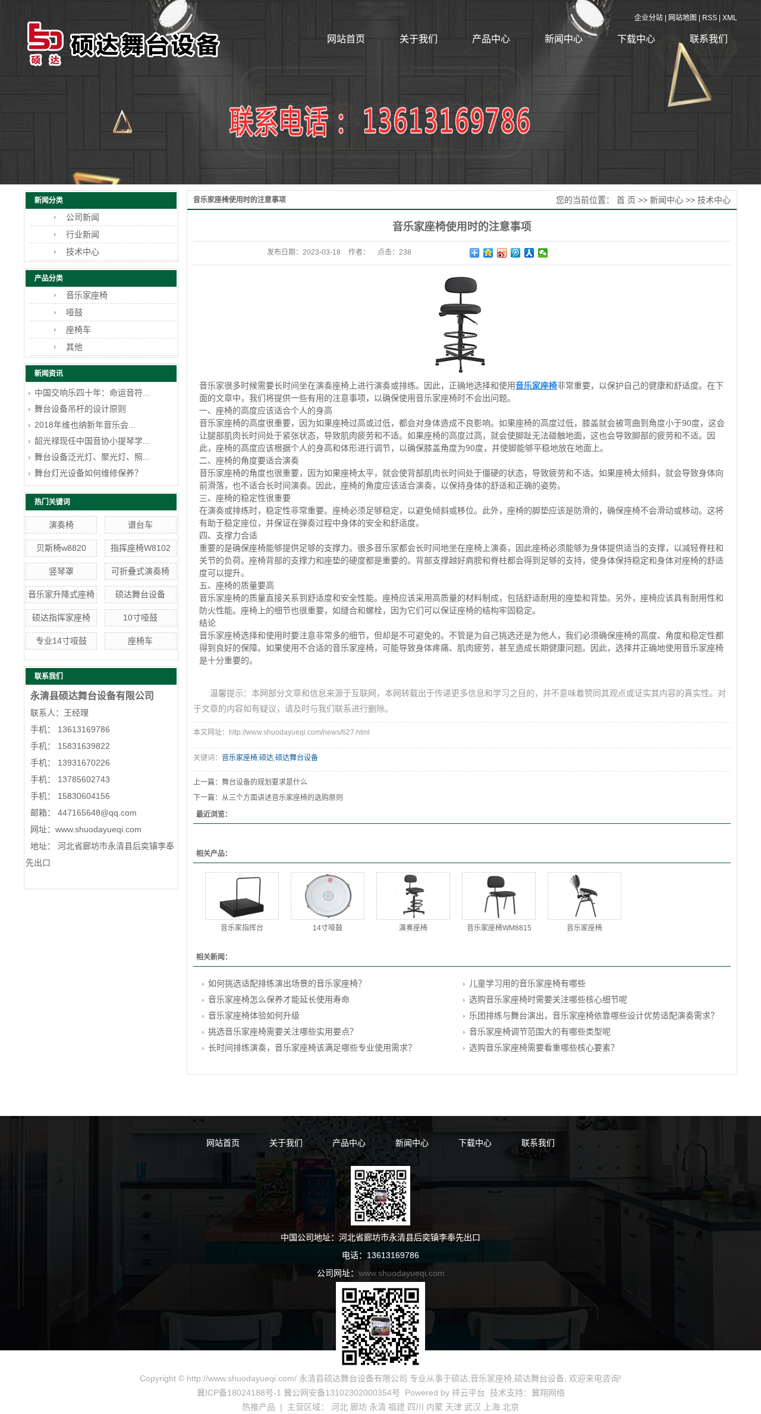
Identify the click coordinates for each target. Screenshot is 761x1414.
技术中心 (82, 251)
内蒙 (434, 1407)
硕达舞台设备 (140, 594)
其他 (74, 347)
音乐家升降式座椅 (61, 594)
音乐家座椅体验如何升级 (254, 1015)
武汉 (472, 1407)
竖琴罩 (61, 571)
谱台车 (140, 524)
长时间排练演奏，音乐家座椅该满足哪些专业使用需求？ (312, 1047)
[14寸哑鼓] (327, 896)
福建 (396, 1407)
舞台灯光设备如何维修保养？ (88, 473)
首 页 (626, 200)
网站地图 (682, 18)
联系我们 (709, 39)
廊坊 (358, 1407)
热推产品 (258, 1407)
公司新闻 (82, 217)
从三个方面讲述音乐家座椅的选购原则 (282, 798)
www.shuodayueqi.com (402, 1273)
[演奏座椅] (413, 896)
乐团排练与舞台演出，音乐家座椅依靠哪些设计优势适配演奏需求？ (594, 1015)
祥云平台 (468, 1392)
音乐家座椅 (87, 295)
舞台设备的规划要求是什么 (264, 782)
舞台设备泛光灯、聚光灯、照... (92, 457)
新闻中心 (564, 39)
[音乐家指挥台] (242, 896)
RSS (709, 18)
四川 (415, 1407)
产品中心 (491, 39)
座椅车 (78, 329)
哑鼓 (74, 312)
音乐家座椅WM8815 (499, 928)
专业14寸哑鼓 (61, 640)
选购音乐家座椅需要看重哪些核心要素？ (544, 1047)
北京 (510, 1407)
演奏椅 (61, 524)
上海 (491, 1407)
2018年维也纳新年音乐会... (85, 424)
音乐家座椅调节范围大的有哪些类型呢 (540, 1031)
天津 (453, 1407)
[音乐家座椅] (584, 896)
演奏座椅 (413, 928)
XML (729, 18)
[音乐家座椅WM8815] (499, 896)
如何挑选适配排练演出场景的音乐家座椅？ (287, 983)
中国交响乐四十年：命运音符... (92, 392)
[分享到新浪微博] (502, 253)
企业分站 (648, 18)
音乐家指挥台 (242, 928)
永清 (377, 1407)
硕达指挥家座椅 (61, 617)
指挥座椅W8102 (141, 548)
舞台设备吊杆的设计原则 (80, 408)
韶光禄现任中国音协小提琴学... (92, 441)
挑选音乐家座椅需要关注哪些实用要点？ (283, 1031)
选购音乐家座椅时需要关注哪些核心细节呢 (548, 999)
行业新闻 (82, 234)
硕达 (266, 758)
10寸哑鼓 (140, 617)
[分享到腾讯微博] (516, 253)
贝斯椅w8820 (61, 548)
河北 (339, 1407)
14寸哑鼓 (327, 928)
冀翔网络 (548, 1392)
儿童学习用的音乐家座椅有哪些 (527, 983)
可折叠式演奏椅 (140, 571)
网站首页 (346, 39)
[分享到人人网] (529, 253)
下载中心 (636, 39)
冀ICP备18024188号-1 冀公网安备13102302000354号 (298, 1392)
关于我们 (419, 39)
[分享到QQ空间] (488, 253)
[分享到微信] (543, 253)
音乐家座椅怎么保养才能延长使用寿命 (279, 999)
